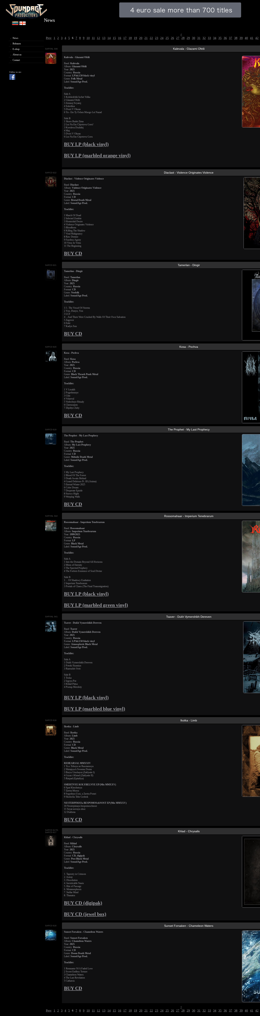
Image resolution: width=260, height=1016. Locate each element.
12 (98, 38)
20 (140, 38)
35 (220, 38)
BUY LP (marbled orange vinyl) (97, 155)
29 (188, 38)
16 (119, 38)
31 (198, 38)
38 (235, 38)
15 (114, 38)
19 (135, 38)
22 (151, 38)
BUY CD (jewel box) (85, 914)
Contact (16, 60)
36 (225, 38)
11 (93, 38)
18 (130, 38)
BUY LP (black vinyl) (86, 144)
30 (193, 38)
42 (257, 38)
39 (241, 38)
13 (103, 38)
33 (209, 38)
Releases (17, 43)
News (15, 38)
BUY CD (73, 253)
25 (167, 38)
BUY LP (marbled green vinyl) (96, 605)
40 (246, 38)
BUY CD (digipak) (83, 903)
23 (156, 38)
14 (109, 38)
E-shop (16, 49)
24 (162, 38)
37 (230, 38)
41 (251, 38)
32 (204, 38)
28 (183, 38)
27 (177, 38)
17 (125, 38)
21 (146, 38)
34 (214, 38)
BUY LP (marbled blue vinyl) (94, 708)
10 (88, 38)
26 (172, 38)
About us (17, 54)
